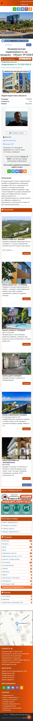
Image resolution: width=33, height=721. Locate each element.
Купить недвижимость (11, 697)
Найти (29, 45)
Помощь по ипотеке (10, 699)
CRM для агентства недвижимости (20, 714)
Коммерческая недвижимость (9, 41)
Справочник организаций (12, 708)
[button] (16, 80)
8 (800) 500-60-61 (26, 1)
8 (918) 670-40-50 (8, 677)
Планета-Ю (24, 4)
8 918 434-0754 (10, 140)
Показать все (27, 485)
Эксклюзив (7, 710)
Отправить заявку (17, 133)
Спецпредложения (9, 706)
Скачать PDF (9, 144)
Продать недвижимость (11, 704)
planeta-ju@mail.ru (8, 679)
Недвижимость (8, 695)
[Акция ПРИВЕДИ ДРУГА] (16, 504)
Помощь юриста (9, 702)
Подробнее (26, 253)
